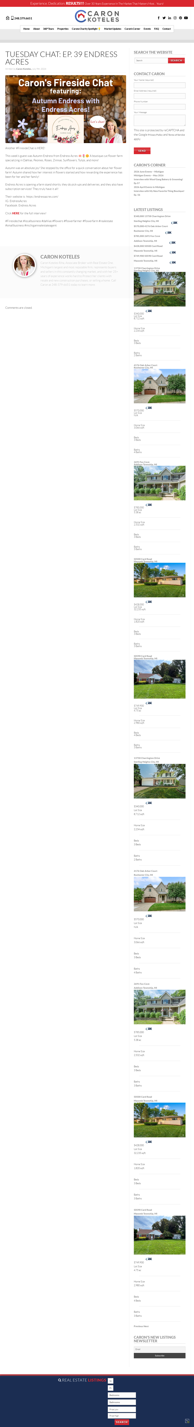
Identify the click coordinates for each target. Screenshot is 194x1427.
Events (147, 28)
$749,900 (139, 256)
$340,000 (139, 216)
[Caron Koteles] (97, 16)
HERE (16, 213)
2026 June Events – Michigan (149, 171)
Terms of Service (176, 135)
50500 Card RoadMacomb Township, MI (145, 560)
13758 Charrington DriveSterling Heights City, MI (147, 269)
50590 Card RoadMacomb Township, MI (145, 657)
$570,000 (139, 226)
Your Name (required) (144, 80)
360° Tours (48, 28)
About (36, 28)
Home (26, 28)
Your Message (140, 112)
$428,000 (139, 246)
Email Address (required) (145, 91)
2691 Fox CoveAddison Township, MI (145, 463)
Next (146, 1326)
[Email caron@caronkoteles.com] (8, 17)
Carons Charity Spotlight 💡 (86, 28)
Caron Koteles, (24, 69)
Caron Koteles (60, 256)
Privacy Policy (155, 135)
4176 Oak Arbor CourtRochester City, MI (145, 366)
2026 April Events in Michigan (149, 187)
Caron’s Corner (132, 28)
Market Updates (112, 28)
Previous (138, 1326)
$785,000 (139, 236)
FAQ (156, 28)
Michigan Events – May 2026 (149, 175)
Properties (62, 28)
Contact (166, 28)
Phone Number (141, 101)
